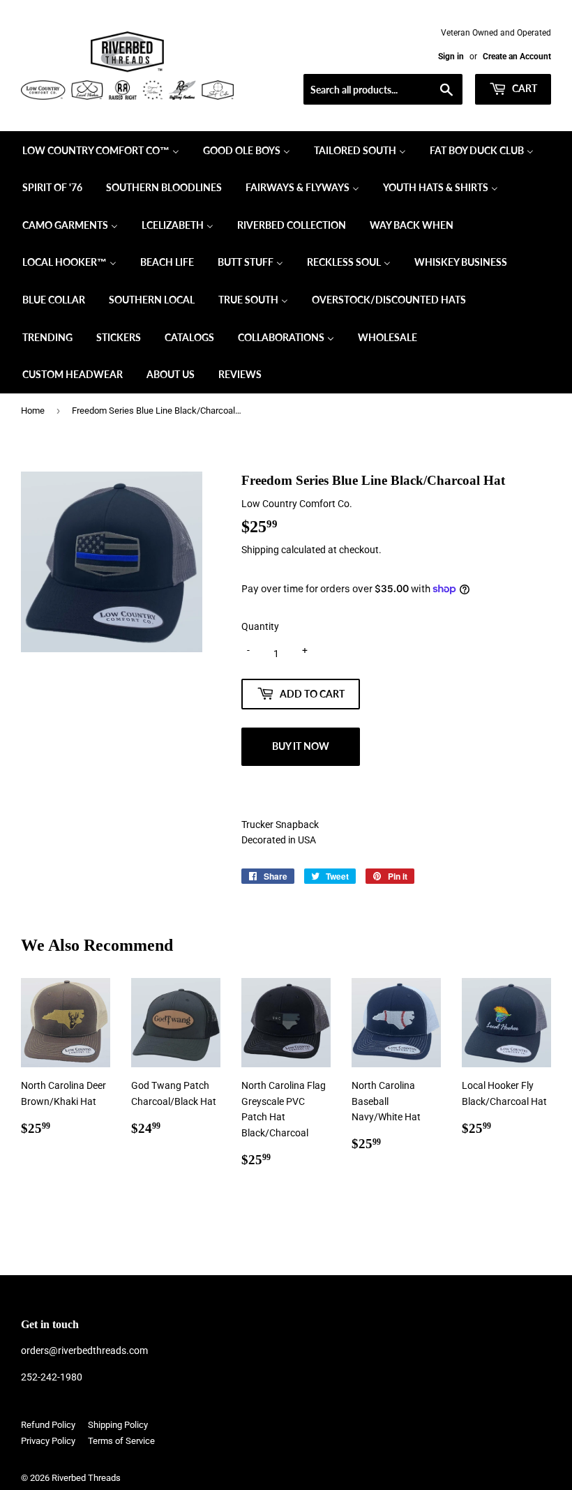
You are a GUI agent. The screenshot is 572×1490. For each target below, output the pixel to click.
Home (33, 410)
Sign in (451, 56)
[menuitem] (100, 150)
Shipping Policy (118, 1425)
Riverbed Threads (86, 1478)
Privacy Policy (48, 1441)
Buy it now (300, 746)
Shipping (260, 549)
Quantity (260, 626)
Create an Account (517, 56)
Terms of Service (121, 1441)
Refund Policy (48, 1425)
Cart (523, 88)
